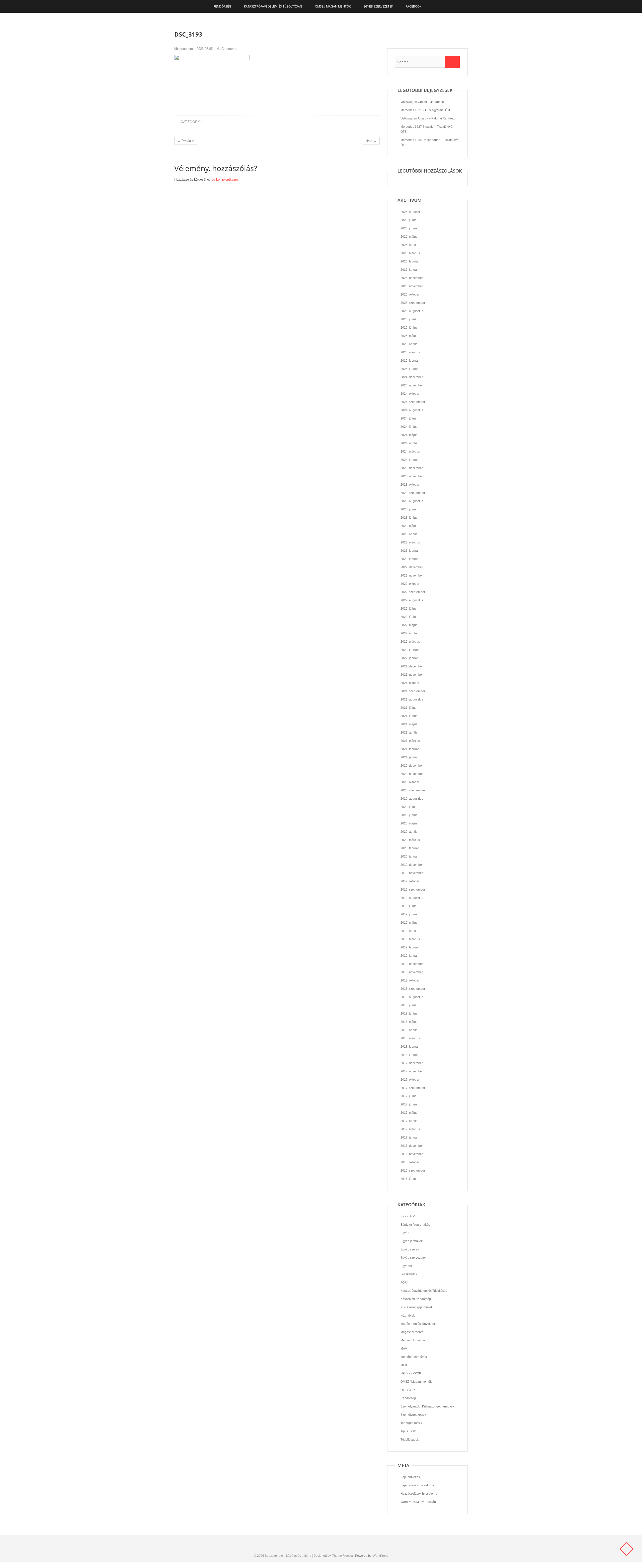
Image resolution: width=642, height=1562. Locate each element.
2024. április (408, 443)
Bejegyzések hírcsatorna (417, 1485)
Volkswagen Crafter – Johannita (422, 102)
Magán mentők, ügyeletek (418, 1324)
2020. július (408, 807)
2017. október (409, 1079)
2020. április (408, 831)
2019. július (408, 906)
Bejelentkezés (410, 1477)
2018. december (411, 964)
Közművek (407, 1315)
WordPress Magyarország (418, 1502)
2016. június (408, 1179)
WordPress (380, 1555)
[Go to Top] (626, 1549)
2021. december (411, 666)
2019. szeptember (412, 889)
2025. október (409, 294)
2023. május (408, 526)
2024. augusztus (411, 410)
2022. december (411, 567)
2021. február (409, 749)
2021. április (408, 732)
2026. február (409, 261)
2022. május (408, 625)
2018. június (408, 1013)
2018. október (409, 980)
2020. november (411, 774)
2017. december (411, 1063)
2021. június (408, 716)
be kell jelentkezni (225, 179)
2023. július (408, 509)
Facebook (413, 6)
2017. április (408, 1121)
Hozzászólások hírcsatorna (418, 1493)
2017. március (410, 1129)
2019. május (408, 922)
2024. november (411, 385)
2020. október (409, 782)
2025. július (408, 319)
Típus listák (408, 1431)
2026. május (408, 236)
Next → (371, 141)
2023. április (408, 534)
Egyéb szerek (409, 1249)
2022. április (408, 633)
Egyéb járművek (411, 1241)
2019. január (409, 955)
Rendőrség (222, 6)
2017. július (408, 1096)
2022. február (409, 650)
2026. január (409, 269)
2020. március (410, 840)
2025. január (409, 369)
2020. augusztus (411, 798)
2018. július (408, 1005)
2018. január (409, 1055)
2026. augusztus (411, 212)
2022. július (408, 608)
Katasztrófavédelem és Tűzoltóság (273, 6)
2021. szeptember (412, 691)
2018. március (410, 1038)
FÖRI (404, 1282)
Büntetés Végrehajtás (415, 1224)
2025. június (408, 327)
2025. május (408, 336)
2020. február (409, 848)
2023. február (409, 550)
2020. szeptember (412, 790)
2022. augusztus (411, 600)
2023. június (408, 517)
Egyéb (404, 1233)
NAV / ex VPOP (410, 1373)
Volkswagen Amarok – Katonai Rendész (427, 118)
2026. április (408, 245)
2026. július (408, 220)
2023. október (409, 484)
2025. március (410, 352)
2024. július (408, 418)
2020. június (408, 815)
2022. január (409, 658)
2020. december (411, 765)
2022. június (408, 617)
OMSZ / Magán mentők (333, 6)
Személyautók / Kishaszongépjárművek (427, 1406)
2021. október (409, 683)
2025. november (411, 286)
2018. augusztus (411, 997)
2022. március (410, 641)
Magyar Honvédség (413, 1340)
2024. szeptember (412, 402)
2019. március (410, 939)
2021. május (408, 724)
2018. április (408, 1030)
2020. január (409, 856)
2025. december (411, 278)
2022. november (411, 575)
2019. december (411, 865)
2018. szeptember (412, 988)
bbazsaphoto (183, 49)
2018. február (409, 1046)
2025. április (408, 344)
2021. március (410, 741)
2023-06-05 (205, 49)
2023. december (411, 468)
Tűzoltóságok (409, 1439)
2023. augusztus (411, 501)
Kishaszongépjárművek (416, 1307)
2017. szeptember (412, 1088)
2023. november (411, 476)
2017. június (408, 1104)
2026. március (410, 253)
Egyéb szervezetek (378, 6)
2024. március (410, 451)
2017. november (411, 1071)
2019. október (409, 881)
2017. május (408, 1112)
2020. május (408, 823)
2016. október (409, 1162)
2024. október (409, 393)
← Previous (185, 141)
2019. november (411, 873)
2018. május (408, 1022)
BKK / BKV (407, 1216)
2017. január (409, 1137)
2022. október (409, 584)
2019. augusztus (411, 898)
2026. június (408, 228)
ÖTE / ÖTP (407, 1390)
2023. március (410, 542)
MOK (403, 1365)
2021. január (409, 757)
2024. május (408, 435)
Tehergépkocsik (411, 1423)
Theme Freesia (342, 1555)
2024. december (411, 377)
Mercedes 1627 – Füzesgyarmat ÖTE (425, 110)
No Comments (226, 49)
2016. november (411, 1154)
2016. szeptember (412, 1170)
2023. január (409, 559)
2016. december (411, 1146)
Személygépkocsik (413, 1414)
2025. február (409, 360)
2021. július (408, 707)
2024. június (408, 427)
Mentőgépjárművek (413, 1357)
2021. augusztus (411, 699)
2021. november (411, 674)
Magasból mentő (411, 1332)
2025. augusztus (411, 311)
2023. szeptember (412, 493)
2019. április (408, 931)
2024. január (409, 460)
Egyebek (406, 1266)
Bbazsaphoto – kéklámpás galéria (288, 1555)
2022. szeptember (412, 592)
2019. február (409, 947)
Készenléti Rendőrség (415, 1299)
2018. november (411, 972)
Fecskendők (408, 1274)
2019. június (408, 914)
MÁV (403, 1348)
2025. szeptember (412, 303)
